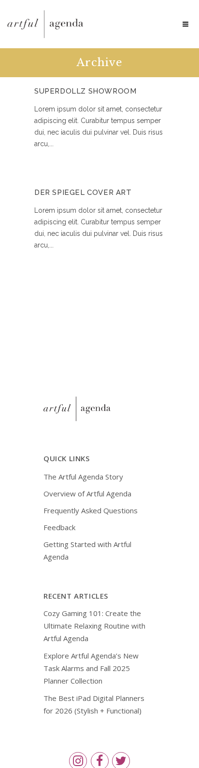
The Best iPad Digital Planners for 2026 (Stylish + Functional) (93, 704)
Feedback (59, 527)
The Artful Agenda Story (83, 476)
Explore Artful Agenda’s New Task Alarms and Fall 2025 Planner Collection (91, 668)
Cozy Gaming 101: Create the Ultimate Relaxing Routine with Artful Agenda (94, 625)
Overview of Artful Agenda (87, 493)
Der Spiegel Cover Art (83, 192)
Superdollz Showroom (85, 91)
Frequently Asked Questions (90, 510)
